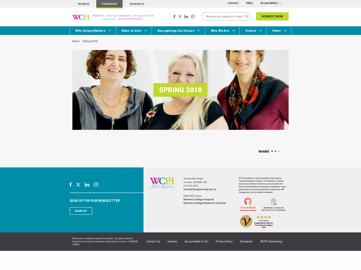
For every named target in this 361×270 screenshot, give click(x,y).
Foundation (109, 3)
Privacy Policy (224, 241)
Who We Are (220, 31)
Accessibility (269, 3)
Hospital (83, 3)
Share (263, 151)
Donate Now (272, 16)
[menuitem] (234, 3)
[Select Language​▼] (285, 4)
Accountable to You (197, 241)
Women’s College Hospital (198, 199)
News (276, 31)
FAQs (249, 3)
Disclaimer (246, 241)
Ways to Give (131, 31)
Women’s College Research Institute (204, 203)
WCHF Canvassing (271, 241)
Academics (137, 3)
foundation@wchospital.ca (199, 189)
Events (251, 31)
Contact (233, 3)
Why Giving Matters (90, 31)
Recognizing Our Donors (176, 31)
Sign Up (81, 211)
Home (76, 41)
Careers (172, 241)
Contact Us (153, 241)
